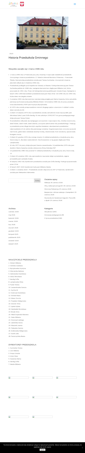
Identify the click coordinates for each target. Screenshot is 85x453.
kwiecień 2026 (13, 218)
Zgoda (42, 450)
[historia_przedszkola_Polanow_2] (42, 378)
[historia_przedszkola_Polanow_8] (42, 417)
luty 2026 (11, 224)
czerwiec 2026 (13, 212)
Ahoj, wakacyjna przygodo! (53, 186)
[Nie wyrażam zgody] (82, 448)
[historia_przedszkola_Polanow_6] (66, 398)
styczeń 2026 (13, 228)
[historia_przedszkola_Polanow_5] (42, 398)
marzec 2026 (13, 221)
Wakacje (47, 182)
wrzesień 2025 (13, 241)
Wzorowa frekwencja (51, 189)
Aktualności (48, 212)
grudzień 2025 (13, 231)
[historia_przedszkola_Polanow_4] (18, 398)
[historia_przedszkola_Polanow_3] (66, 378)
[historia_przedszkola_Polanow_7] (18, 417)
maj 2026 (11, 215)
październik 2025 (14, 237)
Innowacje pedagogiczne (53, 215)
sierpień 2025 (13, 244)
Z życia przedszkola (51, 218)
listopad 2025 (13, 234)
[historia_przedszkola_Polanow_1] (18, 378)
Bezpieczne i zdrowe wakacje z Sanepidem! (59, 192)
